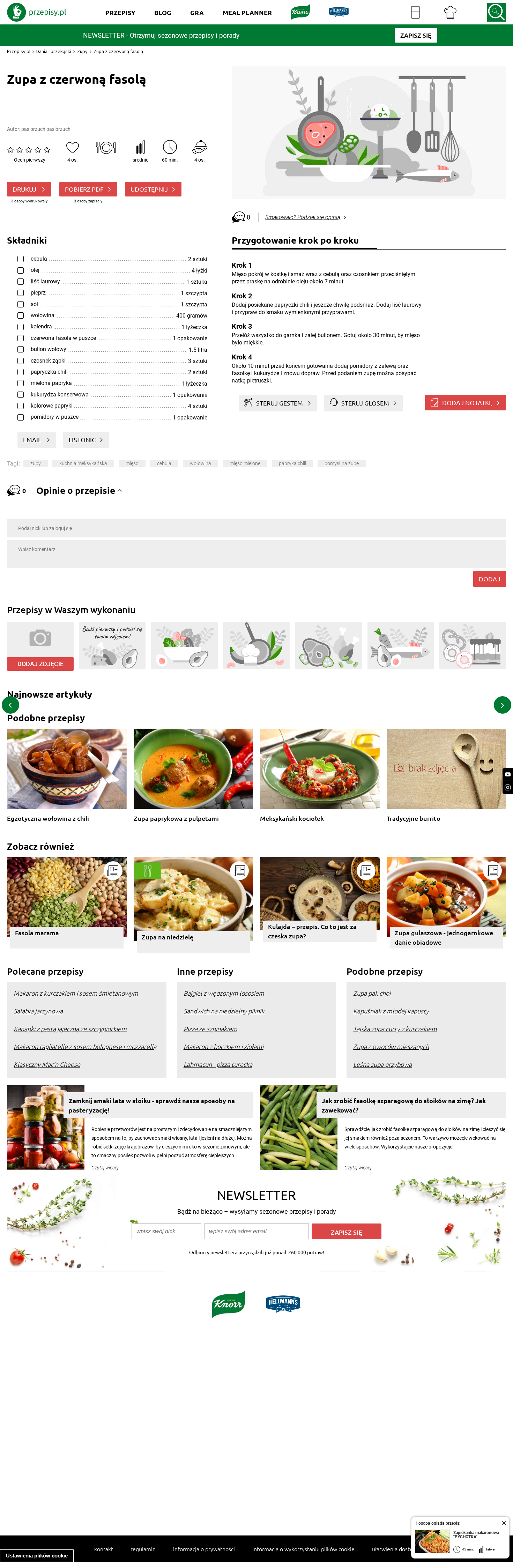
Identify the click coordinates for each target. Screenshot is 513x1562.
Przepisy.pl (18, 51)
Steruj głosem (365, 403)
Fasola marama (37, 933)
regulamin (143, 1549)
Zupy (82, 51)
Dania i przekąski (53, 51)
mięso (132, 463)
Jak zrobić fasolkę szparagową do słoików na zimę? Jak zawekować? (404, 1105)
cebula (164, 463)
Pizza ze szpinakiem (210, 1028)
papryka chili (292, 463)
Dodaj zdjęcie (40, 664)
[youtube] (507, 774)
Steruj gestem (279, 403)
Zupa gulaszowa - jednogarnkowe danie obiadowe (444, 937)
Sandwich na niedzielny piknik (224, 1010)
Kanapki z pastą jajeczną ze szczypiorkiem (70, 1028)
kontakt (103, 1549)
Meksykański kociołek (292, 818)
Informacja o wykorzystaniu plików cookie (303, 1549)
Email (33, 439)
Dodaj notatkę (467, 402)
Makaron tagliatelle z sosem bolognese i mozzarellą (85, 1046)
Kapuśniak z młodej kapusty (391, 1010)
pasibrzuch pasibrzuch (45, 129)
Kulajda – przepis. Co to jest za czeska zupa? (312, 931)
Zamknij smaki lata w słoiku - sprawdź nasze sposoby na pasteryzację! (152, 1105)
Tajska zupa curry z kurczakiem (395, 1028)
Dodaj (489, 578)
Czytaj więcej (104, 1167)
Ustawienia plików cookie (37, 1556)
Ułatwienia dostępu (395, 1549)
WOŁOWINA (200, 463)
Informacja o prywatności (204, 1549)
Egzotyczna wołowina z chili (48, 818)
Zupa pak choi (372, 993)
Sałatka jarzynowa (38, 1010)
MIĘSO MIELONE (245, 463)
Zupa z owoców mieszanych (391, 1046)
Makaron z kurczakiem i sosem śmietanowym (76, 993)
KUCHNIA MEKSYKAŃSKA (83, 463)
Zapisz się (346, 1232)
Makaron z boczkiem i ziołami (223, 1046)
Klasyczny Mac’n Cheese (47, 1064)
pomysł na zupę (342, 463)
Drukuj (25, 189)
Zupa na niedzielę (167, 937)
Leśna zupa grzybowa (382, 1064)
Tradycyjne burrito (413, 818)
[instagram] (507, 787)
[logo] (36, 12)
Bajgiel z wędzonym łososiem (224, 993)
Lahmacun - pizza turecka (218, 1064)
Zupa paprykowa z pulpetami (176, 818)
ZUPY (35, 463)
